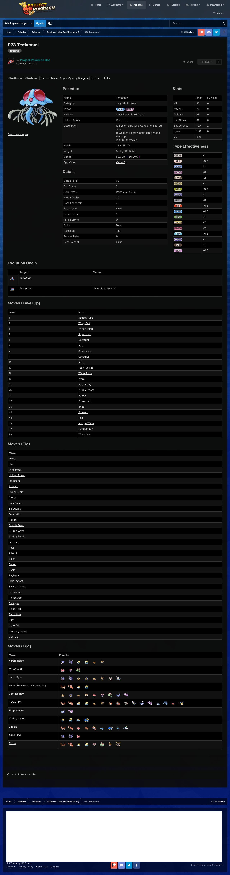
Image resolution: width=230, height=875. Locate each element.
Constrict (83, 339)
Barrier (82, 395)
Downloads (216, 4)
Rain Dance (15, 503)
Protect (13, 497)
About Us (116, 4)
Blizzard (13, 486)
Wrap (81, 378)
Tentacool (25, 277)
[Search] (223, 23)
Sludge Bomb (17, 536)
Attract (13, 553)
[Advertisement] (114, 836)
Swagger (14, 603)
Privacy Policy (26, 866)
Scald (12, 569)
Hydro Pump (85, 428)
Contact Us (42, 866)
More (219, 13)
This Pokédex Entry (205, 23)
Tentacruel (26, 288)
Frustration (15, 514)
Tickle (12, 743)
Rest (11, 547)
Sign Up (40, 23)
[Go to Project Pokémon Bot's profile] (11, 61)
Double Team (16, 525)
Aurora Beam (16, 660)
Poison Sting (85, 328)
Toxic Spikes (85, 367)
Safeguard (15, 508)
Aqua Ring (15, 734)
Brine (81, 406)
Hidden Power (17, 475)
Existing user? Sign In (17, 23)
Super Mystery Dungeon (74, 78)
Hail (11, 464)
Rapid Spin (15, 677)
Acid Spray (84, 384)
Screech (83, 412)
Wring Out (84, 323)
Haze (12, 685)
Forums (193, 4)
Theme (10, 866)
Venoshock (15, 469)
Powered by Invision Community (207, 865)
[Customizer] (50, 23)
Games (156, 4)
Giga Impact (16, 580)
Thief (12, 558)
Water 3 (120, 162)
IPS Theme (11, 863)
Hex (80, 417)
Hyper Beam (16, 491)
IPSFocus (26, 863)
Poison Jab (84, 401)
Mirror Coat (15, 668)
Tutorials (175, 4)
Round (12, 564)
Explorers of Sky (100, 78)
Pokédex (138, 4)
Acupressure (16, 710)
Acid (81, 345)
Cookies (55, 866)
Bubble (13, 726)
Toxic (12, 458)
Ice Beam (14, 480)
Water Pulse (85, 373)
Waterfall (14, 625)
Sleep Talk (15, 608)
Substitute (15, 614)
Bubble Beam (86, 389)
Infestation (15, 592)
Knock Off (15, 701)
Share (189, 61)
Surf (11, 619)
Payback (14, 575)
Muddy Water (17, 718)
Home (97, 4)
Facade (13, 541)
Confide (13, 636)
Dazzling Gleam (18, 631)
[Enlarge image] (32, 107)
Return (13, 519)
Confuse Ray (16, 693)
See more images (18, 134)
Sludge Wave (86, 423)
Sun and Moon (49, 78)
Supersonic (84, 334)
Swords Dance (17, 586)
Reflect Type (85, 317)
